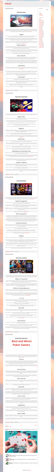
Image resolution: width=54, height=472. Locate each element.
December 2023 (41, 33)
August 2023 (40, 37)
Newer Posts (6, 425)
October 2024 (40, 24)
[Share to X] (16, 174)
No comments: (12, 174)
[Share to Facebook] (16, 90)
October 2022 (40, 46)
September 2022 (41, 47)
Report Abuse (41, 17)
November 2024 (41, 23)
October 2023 (40, 35)
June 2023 (40, 39)
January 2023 (40, 43)
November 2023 (41, 34)
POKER (8, 3)
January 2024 (40, 32)
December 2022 (41, 44)
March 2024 (40, 30)
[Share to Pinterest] (17, 90)
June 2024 (40, 27)
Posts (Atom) (9, 426)
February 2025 (41, 20)
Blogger (30, 470)
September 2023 (41, 36)
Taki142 (42, 14)
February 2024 (41, 31)
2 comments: (11, 90)
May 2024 (40, 28)
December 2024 (41, 22)
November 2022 (41, 45)
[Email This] (14, 90)
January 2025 (40, 21)
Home (21, 425)
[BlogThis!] (15, 90)
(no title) (10, 454)
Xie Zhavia (42, 15)
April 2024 (40, 29)
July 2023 (40, 38)
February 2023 (41, 42)
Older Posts (36, 425)
